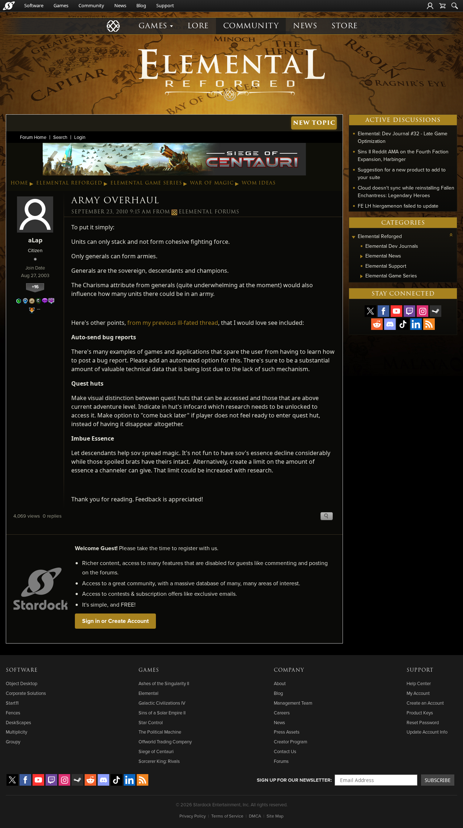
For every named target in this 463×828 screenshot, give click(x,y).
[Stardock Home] (9, 5)
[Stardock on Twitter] (370, 311)
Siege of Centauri (156, 751)
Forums (281, 761)
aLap (35, 240)
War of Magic (212, 183)
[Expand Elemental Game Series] (361, 276)
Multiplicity (16, 732)
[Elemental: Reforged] (231, 74)
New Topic (314, 122)
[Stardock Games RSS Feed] (429, 324)
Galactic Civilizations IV (162, 703)
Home (19, 183)
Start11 (12, 703)
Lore (198, 26)
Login (79, 137)
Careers (282, 712)
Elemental (148, 693)
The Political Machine (160, 732)
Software (33, 5)
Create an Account (425, 703)
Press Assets (287, 732)
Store (344, 26)
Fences (13, 712)
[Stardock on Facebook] (383, 311)
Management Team (293, 703)
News (120, 5)
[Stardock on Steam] (435, 311)
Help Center (419, 683)
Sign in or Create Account (115, 621)
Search (60, 137)
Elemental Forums (209, 212)
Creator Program (290, 741)
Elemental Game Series (146, 183)
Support (165, 5)
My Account (418, 693)
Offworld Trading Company (165, 741)
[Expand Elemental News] (361, 256)
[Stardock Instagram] (422, 311)
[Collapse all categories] (451, 234)
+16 (35, 286)
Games (61, 5)
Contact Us (285, 751)
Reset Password (423, 722)
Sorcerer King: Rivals (159, 761)
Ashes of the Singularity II (164, 683)
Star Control (151, 722)
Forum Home (33, 137)
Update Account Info (427, 732)
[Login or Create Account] (430, 5)
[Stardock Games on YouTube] (396, 311)
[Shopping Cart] (442, 5)
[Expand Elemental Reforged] (353, 237)
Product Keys (420, 712)
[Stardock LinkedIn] (415, 324)
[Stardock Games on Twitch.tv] (409, 311)
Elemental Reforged (69, 183)
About (280, 683)
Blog (141, 5)
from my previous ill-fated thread (172, 323)
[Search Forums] (454, 5)
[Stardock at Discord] (389, 324)
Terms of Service (227, 816)
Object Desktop (21, 683)
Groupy (13, 741)
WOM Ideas (259, 183)
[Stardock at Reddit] (376, 324)
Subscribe (438, 780)
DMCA (255, 816)
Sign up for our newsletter (294, 780)
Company (289, 670)
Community (91, 5)
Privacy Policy (192, 816)
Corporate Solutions (26, 693)
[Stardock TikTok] (402, 324)
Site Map (275, 816)
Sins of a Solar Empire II (162, 712)
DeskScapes (18, 722)
